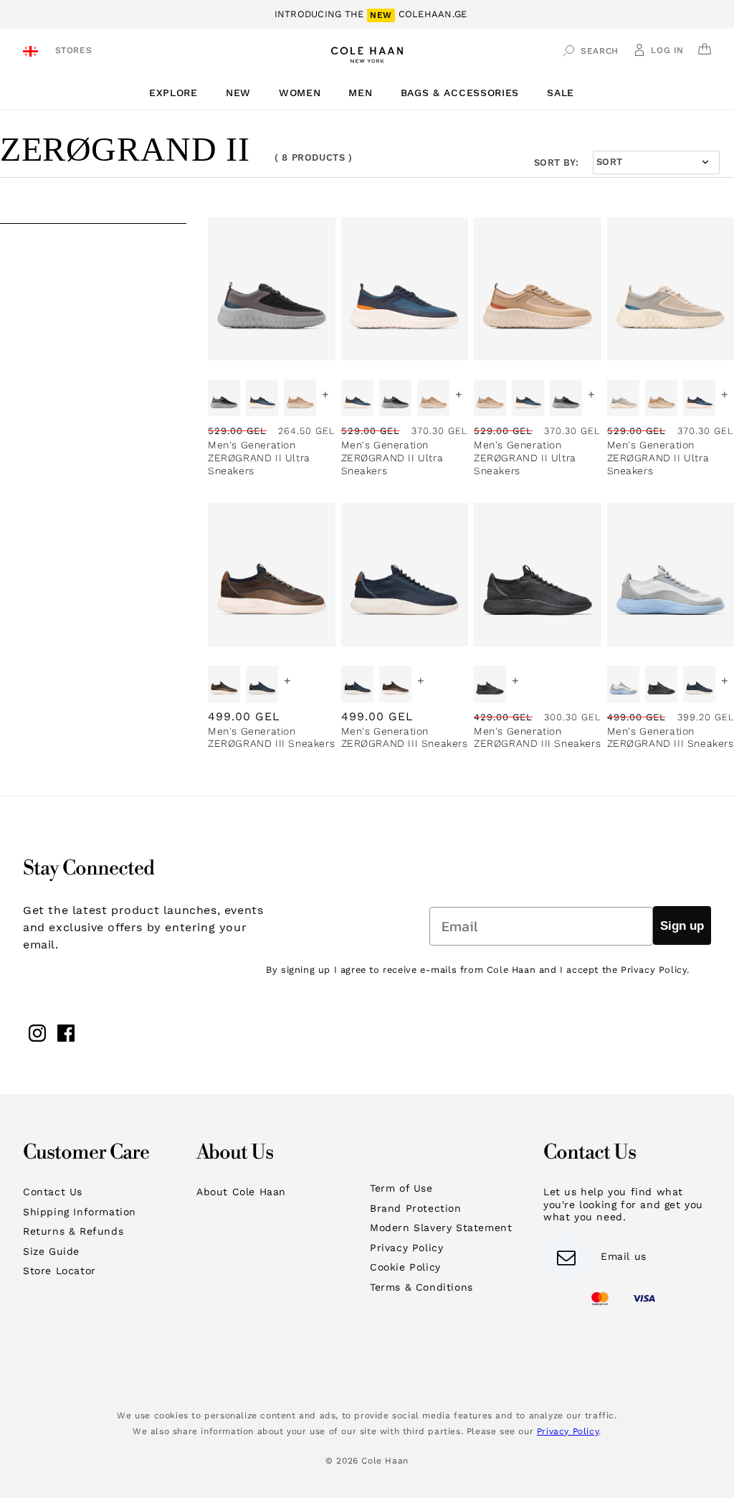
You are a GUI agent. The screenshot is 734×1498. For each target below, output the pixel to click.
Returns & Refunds (73, 1231)
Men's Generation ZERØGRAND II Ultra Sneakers (259, 457)
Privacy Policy (406, 1247)
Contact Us (52, 1191)
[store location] (32, 53)
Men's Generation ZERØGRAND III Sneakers (271, 737)
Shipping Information (79, 1211)
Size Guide (51, 1251)
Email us (624, 1256)
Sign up (682, 926)
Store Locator (59, 1270)
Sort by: (556, 162)
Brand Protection (416, 1208)
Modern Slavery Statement (441, 1227)
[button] (178, 93)
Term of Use (401, 1188)
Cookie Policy (405, 1267)
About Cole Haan (241, 1191)
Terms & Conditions (421, 1287)
